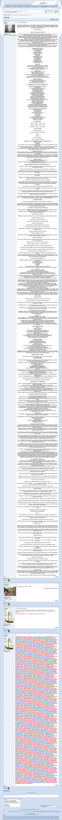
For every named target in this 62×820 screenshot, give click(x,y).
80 (22, 816)
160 (16, 818)
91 (34, 816)
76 (18, 816)
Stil (57, 19)
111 (3, 817)
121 (23, 817)
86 (29, 816)
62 (6, 816)
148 (13, 817)
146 (52, 817)
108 (55, 816)
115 (5, 817)
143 (47, 817)
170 (28, 818)
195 (22, 818)
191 (54, 818)
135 (37, 817)
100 (42, 816)
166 (25, 818)
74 (16, 816)
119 (11, 817)
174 (33, 818)
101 (44, 816)
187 (49, 818)
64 (8, 816)
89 (32, 816)
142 (46, 817)
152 (6, 818)
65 (9, 816)
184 (51, 818)
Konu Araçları (52, 19)
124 (15, 817)
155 (9, 818)
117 (10, 817)
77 (19, 816)
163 (20, 818)
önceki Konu (29, 792)
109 (54, 816)
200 (38, 818)
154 (14, 817)
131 (31, 817)
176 (39, 818)
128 (28, 817)
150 (24, 817)
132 (33, 817)
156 (10, 818)
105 (51, 816)
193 (57, 818)
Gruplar (35, 6)
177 (41, 818)
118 (7, 817)
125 (27, 817)
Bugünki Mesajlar (44, 6)
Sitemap (48, 811)
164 (4, 818)
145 (50, 817)
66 (10, 816)
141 (44, 817)
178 (44, 818)
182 (46, 818)
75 (17, 816)
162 (19, 818)
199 (32, 818)
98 (40, 816)
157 (12, 818)
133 (34, 817)
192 (55, 818)
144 (49, 817)
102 (45, 816)
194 (58, 818)
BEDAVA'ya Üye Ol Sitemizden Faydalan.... (37, 613)
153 (26, 817)
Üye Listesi (27, 6)
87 (30, 816)
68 (11, 816)
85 (28, 816)
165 (17, 817)
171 (29, 818)
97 (41, 816)
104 (49, 816)
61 (5, 816)
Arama (53, 6)
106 (48, 816)
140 (43, 817)
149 (56, 817)
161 (17, 818)
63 (7, 816)
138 (40, 817)
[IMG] (5, 805)
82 (23, 816)
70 (4, 816)
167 (7, 818)
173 (35, 818)
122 (18, 817)
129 (30, 817)
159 (14, 818)
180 (42, 818)
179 (45, 818)
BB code (5, 804)
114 (4, 817)
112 (52, 816)
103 (46, 816)
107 (57, 816)
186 (52, 818)
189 (48, 818)
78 (20, 816)
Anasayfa (7, 6)
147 (53, 817)
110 (58, 816)
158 (13, 818)
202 (58, 817)
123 (21, 817)
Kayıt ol (15, 6)
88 (31, 816)
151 (55, 817)
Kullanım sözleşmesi (53, 811)
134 (36, 817)
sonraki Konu (33, 792)
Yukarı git (58, 811)
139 (42, 817)
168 (26, 818)
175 (3, 818)
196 (36, 818)
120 (20, 817)
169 (23, 818)
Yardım (21, 6)
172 (30, 818)
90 (33, 816)
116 (8, 817)
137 (39, 817)
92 (35, 816)
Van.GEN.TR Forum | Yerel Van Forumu (40, 811)
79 (21, 816)
